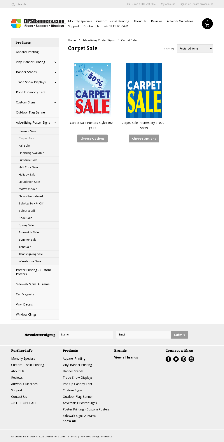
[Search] (13, 4)
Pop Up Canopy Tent (31, 92)
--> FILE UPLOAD (116, 26)
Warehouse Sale (30, 261)
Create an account (202, 3)
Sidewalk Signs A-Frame (33, 284)
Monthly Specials (80, 21)
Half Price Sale (28, 167)
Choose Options (92, 138)
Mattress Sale (28, 189)
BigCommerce (103, 436)
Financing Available (31, 153)
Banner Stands (26, 72)
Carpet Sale (26, 138)
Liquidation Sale (29, 182)
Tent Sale (25, 247)
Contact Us (91, 26)
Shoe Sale (25, 218)
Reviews (157, 21)
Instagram (191, 359)
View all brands (126, 357)
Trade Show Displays (31, 82)
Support (73, 26)
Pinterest (183, 359)
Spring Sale (26, 225)
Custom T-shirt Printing (112, 21)
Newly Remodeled (31, 196)
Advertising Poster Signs (33, 122)
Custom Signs (25, 102)
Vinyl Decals (24, 304)
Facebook (168, 359)
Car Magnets (25, 294)
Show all (69, 421)
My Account (168, 3)
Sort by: (169, 49)
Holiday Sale (27, 174)
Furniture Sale (28, 160)
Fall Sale (24, 145)
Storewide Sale (29, 232)
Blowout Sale (27, 131)
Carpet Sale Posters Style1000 (143, 123)
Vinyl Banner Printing (30, 62)
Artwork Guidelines (180, 21)
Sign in (183, 3)
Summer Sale (28, 239)
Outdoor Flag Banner (31, 112)
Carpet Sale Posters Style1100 (91, 123)
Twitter (176, 359)
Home (72, 40)
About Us (140, 21)
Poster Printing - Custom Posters (33, 272)
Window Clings (26, 314)
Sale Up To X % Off (31, 203)
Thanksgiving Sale (31, 254)
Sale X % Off (27, 211)
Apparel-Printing (27, 52)
